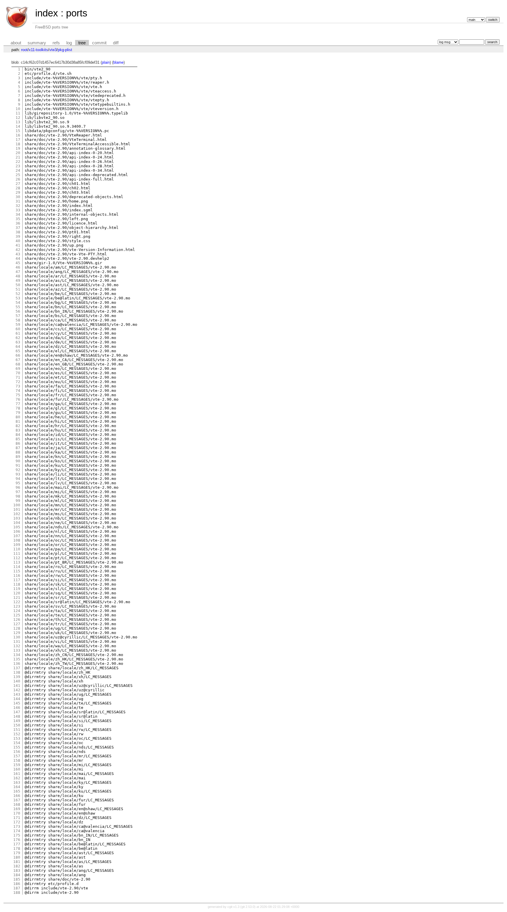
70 (18, 373)
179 (16, 853)
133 (16, 650)
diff (116, 43)
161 (16, 773)
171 (16, 817)
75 (18, 395)
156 (16, 751)
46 (18, 267)
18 (18, 144)
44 (18, 258)
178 (16, 848)
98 (18, 496)
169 (16, 809)
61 (18, 333)
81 (18, 421)
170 (16, 813)
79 (18, 412)
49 (18, 280)
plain (106, 62)
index (46, 13)
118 (16, 584)
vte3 (53, 50)
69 (18, 368)
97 (18, 492)
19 (18, 148)
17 (18, 139)
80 (18, 417)
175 (16, 835)
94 (18, 478)
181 (16, 861)
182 (16, 866)
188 (16, 892)
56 (18, 311)
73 (18, 386)
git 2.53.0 (247, 906)
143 (16, 694)
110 (16, 549)
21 (18, 157)
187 (16, 888)
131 (16, 641)
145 (16, 703)
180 (16, 857)
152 (16, 734)
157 (16, 756)
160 (16, 769)
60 (18, 329)
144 (16, 699)
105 (16, 527)
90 (18, 461)
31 (18, 201)
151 (16, 729)
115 (16, 571)
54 (18, 302)
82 (18, 426)
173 (16, 826)
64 (18, 346)
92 (18, 470)
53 (18, 298)
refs (56, 43)
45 (18, 263)
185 (16, 879)
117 (16, 580)
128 (16, 628)
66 (18, 355)
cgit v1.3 (233, 906)
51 (18, 289)
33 (18, 210)
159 (16, 765)
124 (16, 610)
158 (16, 760)
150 (16, 725)
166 (16, 795)
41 (18, 245)
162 (16, 778)
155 (16, 747)
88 (18, 452)
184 (16, 875)
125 (16, 615)
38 (18, 232)
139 (16, 677)
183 (16, 870)
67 (18, 360)
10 (18, 109)
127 (16, 624)
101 (16, 509)
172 (16, 822)
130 (16, 637)
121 (16, 597)
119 (16, 588)
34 (18, 214)
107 (16, 536)
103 (16, 518)
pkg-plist (65, 50)
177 (16, 844)
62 (18, 338)
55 (18, 307)
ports (76, 13)
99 (18, 500)
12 (18, 117)
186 (16, 883)
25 (18, 175)
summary (37, 43)
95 (18, 483)
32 (18, 205)
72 (18, 382)
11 (18, 113)
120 (16, 593)
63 (18, 342)
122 (16, 602)
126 (16, 619)
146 (16, 707)
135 (16, 659)
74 (18, 390)
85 (18, 439)
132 (16, 646)
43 (18, 254)
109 (16, 544)
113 (16, 562)
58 (18, 320)
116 (16, 575)
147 (16, 712)
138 (16, 672)
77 (18, 404)
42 (18, 249)
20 (18, 153)
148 (16, 716)
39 (18, 236)
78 (18, 408)
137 (16, 668)
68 (18, 364)
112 (16, 558)
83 (18, 430)
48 (18, 276)
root (24, 50)
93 (18, 474)
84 (18, 434)
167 (16, 800)
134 (16, 655)
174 (16, 831)
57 (18, 315)
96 (18, 487)
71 (18, 377)
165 (16, 791)
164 (16, 787)
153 (16, 738)
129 (16, 633)
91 (18, 465)
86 (18, 443)
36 (18, 223)
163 (16, 782)
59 (18, 324)
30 (18, 197)
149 (16, 721)
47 (18, 271)
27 (18, 183)
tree (82, 43)
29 (18, 192)
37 (18, 227)
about (16, 43)
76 (18, 399)
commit (99, 43)
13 (18, 122)
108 (16, 540)
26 (18, 179)
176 (16, 839)
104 (16, 522)
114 (16, 566)
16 (18, 135)
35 (18, 219)
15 (18, 131)
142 (16, 690)
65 (18, 351)
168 (16, 804)
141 (16, 685)
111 (16, 553)
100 (16, 505)
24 (18, 170)
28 (18, 188)
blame (118, 62)
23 (18, 166)
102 (16, 514)
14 (18, 126)
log (69, 43)
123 (16, 606)
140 (16, 681)
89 (18, 456)
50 (18, 285)
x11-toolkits (38, 50)
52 (18, 293)
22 (18, 161)
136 (16, 663)
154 (16, 743)
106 (16, 531)
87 (18, 448)
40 (18, 241)
